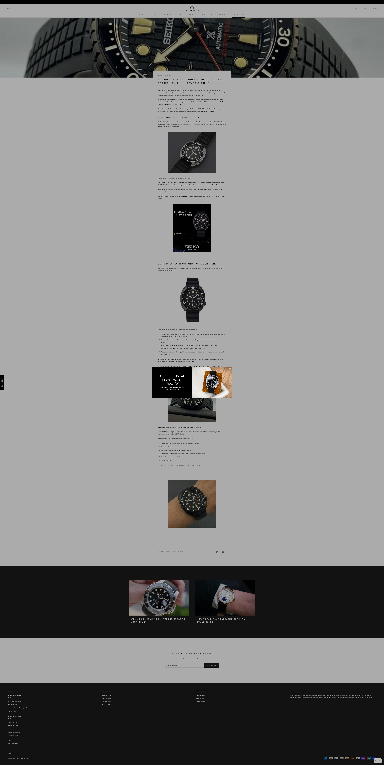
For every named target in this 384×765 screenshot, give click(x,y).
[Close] (230, 369)
